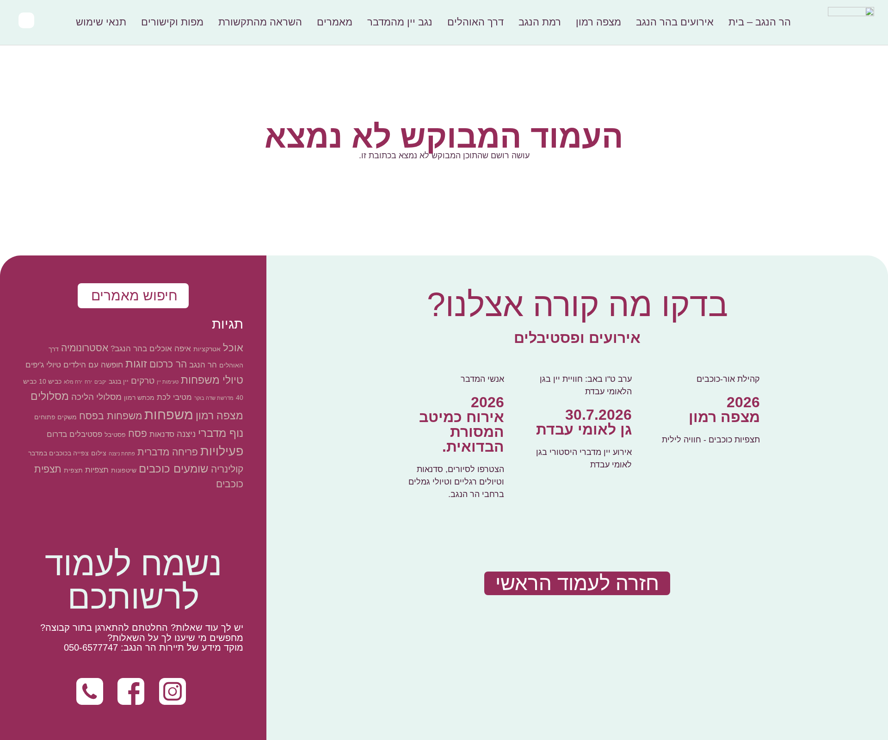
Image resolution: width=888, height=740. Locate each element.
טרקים (142, 381)
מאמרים (334, 22)
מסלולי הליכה (96, 397)
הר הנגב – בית (759, 22)
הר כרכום (168, 364)
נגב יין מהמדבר (399, 22)
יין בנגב (119, 381)
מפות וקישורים (172, 22)
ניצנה (186, 434)
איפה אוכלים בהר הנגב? (151, 348)
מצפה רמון (598, 22)
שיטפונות (123, 470)
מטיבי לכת (174, 397)
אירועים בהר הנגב (675, 22)
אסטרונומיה (84, 347)
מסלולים (50, 396)
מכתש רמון (139, 397)
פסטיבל (115, 434)
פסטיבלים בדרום (74, 434)
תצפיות (97, 470)
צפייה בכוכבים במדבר (58, 453)
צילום (98, 453)
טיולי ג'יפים (43, 365)
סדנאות (161, 434)
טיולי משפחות (212, 380)
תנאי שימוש (101, 22)
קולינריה (227, 469)
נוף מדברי (220, 433)
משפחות (168, 414)
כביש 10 (50, 381)
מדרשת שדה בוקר (214, 398)
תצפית (73, 470)
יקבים (100, 382)
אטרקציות (207, 349)
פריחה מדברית (167, 452)
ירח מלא (73, 382)
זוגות (136, 363)
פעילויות (221, 451)
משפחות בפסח (110, 415)
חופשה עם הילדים (93, 365)
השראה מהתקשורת (260, 22)
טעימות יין (168, 382)
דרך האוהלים (475, 22)
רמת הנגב (539, 22)
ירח (88, 382)
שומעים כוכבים (174, 468)
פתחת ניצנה (122, 453)
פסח (137, 433)
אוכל (233, 348)
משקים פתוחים (55, 417)
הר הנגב (203, 365)
